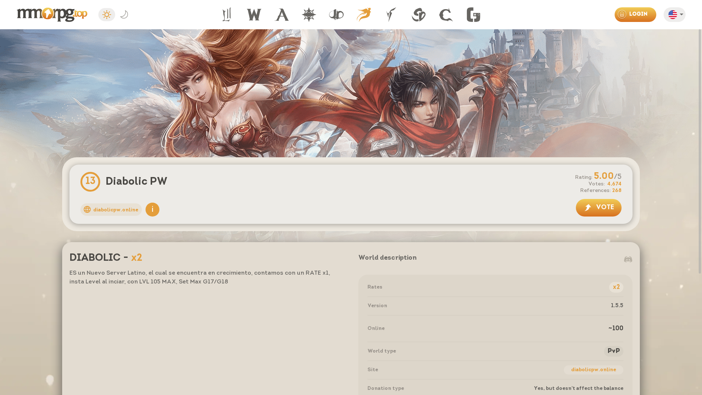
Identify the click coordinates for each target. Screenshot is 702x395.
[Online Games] (473, 14)
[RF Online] (391, 14)
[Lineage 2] (226, 14)
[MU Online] (309, 14)
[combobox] (676, 15)
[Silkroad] (418, 14)
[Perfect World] (363, 14)
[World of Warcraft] (254, 14)
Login (638, 14)
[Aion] (281, 14)
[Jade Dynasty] (336, 14)
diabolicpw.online (593, 370)
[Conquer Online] (446, 14)
